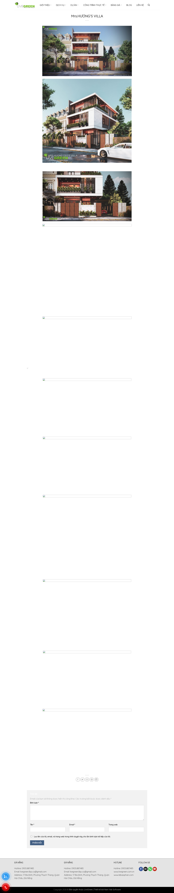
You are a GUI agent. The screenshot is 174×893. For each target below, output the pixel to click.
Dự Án (74, 5)
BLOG (129, 5)
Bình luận (34, 803)
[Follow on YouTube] (155, 869)
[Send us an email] (145, 869)
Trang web (113, 825)
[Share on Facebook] (78, 779)
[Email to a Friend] (87, 779)
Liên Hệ (140, 5)
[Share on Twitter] (82, 779)
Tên (32, 825)
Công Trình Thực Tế (94, 5)
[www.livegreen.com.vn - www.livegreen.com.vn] (24, 5)
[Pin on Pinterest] (92, 779)
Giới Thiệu (45, 5)
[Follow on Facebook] (141, 869)
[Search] (149, 5)
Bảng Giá (115, 5)
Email (72, 825)
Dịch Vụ (60, 5)
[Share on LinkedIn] (96, 779)
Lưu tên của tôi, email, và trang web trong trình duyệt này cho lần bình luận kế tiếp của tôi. (72, 836)
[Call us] (150, 869)
